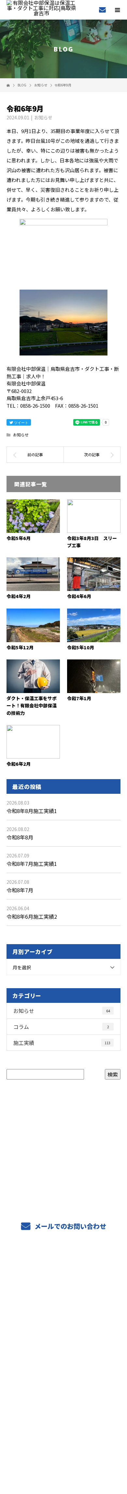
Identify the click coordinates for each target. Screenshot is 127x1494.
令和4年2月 (19, 596)
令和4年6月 (79, 596)
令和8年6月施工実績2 (32, 916)
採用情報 (64, 1313)
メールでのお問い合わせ (69, 1226)
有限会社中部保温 (63, 1380)
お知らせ (43, 117)
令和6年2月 (19, 764)
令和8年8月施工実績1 (32, 811)
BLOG (63, 1343)
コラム (61, 1027)
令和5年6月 (19, 538)
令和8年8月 (20, 837)
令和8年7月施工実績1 (32, 864)
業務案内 (64, 1282)
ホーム (63, 1267)
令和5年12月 (20, 647)
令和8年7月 (20, 890)
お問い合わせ (63, 1359)
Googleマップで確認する (64, 1407)
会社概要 (64, 1328)
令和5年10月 (80, 647)
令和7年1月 (79, 698)
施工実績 (61, 1043)
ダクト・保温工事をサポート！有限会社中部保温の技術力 (32, 705)
